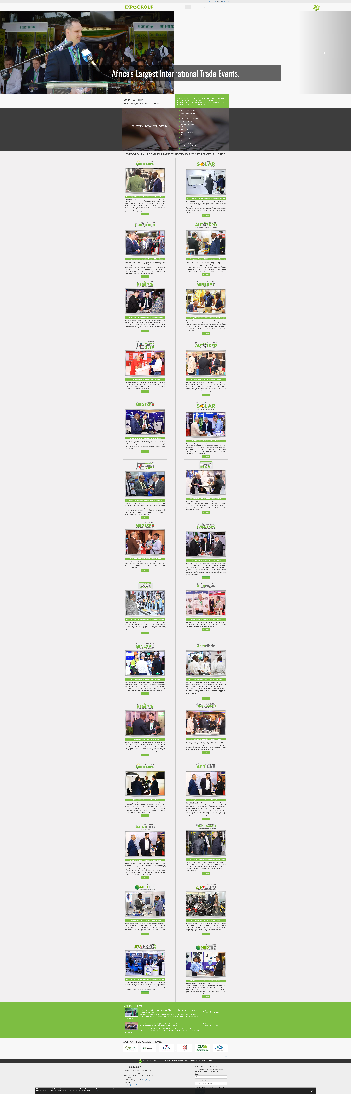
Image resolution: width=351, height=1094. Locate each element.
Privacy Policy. (94, 1090)
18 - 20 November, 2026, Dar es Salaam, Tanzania (206, 920)
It (216, 1)
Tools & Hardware (186, 143)
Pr (220, 1)
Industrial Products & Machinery (190, 118)
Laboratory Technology (188, 124)
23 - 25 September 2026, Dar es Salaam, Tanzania (205, 560)
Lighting (183, 127)
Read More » (130, 1018)
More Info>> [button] (145, 214)
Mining (182, 135)
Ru (222, 1)
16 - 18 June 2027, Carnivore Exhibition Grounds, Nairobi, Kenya (206, 198)
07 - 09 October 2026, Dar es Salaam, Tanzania (145, 379)
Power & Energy (185, 138)
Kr (228, 1)
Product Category (200, 1081)
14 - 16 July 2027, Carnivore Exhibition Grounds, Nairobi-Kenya (145, 619)
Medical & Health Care (187, 129)
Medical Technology (187, 132)
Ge (215, 1)
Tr (207, 1)
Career (216, 7)
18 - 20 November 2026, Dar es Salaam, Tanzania (206, 379)
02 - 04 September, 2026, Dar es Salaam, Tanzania (145, 558)
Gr (213, 1)
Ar (226, 1)
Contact (222, 7)
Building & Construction (188, 113)
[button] (26, 52)
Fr (211, 1)
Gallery (203, 7)
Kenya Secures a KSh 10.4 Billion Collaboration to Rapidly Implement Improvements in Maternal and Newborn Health (166, 1025)
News (209, 7)
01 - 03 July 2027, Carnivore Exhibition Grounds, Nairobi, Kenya (145, 197)
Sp (224, 1)
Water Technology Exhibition (189, 146)
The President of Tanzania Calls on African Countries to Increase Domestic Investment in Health (168, 1011)
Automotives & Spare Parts (188, 110)
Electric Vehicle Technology (189, 116)
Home (188, 7)
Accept (310, 1091)
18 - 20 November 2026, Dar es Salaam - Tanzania (205, 498)
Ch (209, 1)
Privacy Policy (146, 1080)
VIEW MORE (224, 1036)
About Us (195, 7)
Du (218, 1)
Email (196, 1074)
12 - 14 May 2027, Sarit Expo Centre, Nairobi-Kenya (145, 438)
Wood (182, 148)
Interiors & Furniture (186, 121)
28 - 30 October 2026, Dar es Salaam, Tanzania (145, 679)
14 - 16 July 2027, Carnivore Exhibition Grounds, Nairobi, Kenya (206, 259)
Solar (182, 140)
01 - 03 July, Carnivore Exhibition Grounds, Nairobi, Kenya (145, 259)
